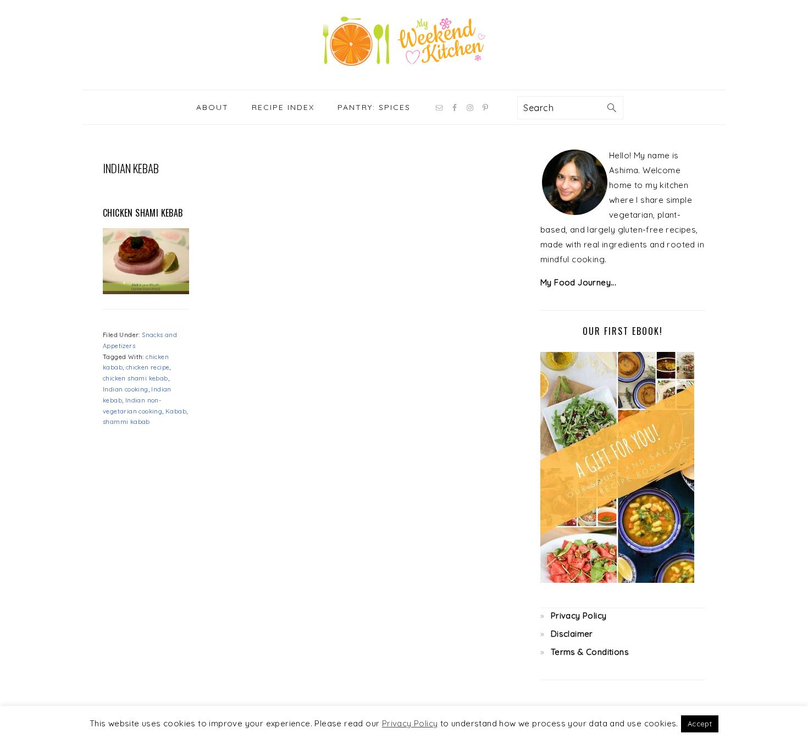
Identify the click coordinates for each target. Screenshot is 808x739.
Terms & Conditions (590, 652)
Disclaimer (572, 633)
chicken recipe (148, 367)
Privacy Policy (579, 615)
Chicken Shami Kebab (143, 212)
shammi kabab (126, 422)
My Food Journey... (578, 282)
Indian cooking (125, 389)
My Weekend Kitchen (404, 41)
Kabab (175, 411)
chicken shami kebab (135, 378)
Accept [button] (700, 723)
